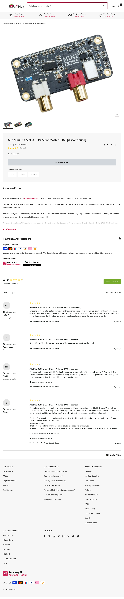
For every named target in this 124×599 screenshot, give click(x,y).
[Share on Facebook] (104, 145)
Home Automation (11, 558)
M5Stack (6, 554)
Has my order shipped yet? (55, 480)
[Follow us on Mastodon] (78, 536)
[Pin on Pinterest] (107, 145)
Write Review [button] (112, 281)
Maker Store (8, 540)
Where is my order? (52, 485)
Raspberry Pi (8, 535)
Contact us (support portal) (55, 471)
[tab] (113, 293)
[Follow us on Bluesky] (73, 536)
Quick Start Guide (92, 513)
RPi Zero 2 (33, 174)
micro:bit (6, 544)
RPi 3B (12, 174)
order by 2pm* (109, 16)
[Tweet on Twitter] (111, 145)
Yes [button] (47, 321)
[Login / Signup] (113, 6)
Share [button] (57, 321)
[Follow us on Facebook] (44, 536)
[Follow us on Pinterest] (59, 536)
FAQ (87, 504)
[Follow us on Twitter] (49, 536)
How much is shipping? (53, 495)
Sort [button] (5, 292)
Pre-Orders (89, 480)
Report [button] (51, 321)
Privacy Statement (92, 485)
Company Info (91, 499)
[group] (15, 280)
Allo (10, 145)
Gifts (5, 563)
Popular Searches (10, 480)
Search (5, 485)
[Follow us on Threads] (68, 536)
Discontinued (62, 162)
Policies (88, 490)
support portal (79, 16)
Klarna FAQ (90, 508)
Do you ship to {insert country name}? (59, 490)
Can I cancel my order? (53, 476)
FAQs (5, 476)
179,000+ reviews (49, 16)
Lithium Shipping (92, 476)
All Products (8, 471)
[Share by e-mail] (115, 145)
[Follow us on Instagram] (54, 536)
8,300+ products (19, 16)
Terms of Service (91, 495)
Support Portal (91, 522)
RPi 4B (22, 174)
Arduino (6, 549)
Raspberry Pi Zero (31, 198)
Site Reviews (8, 490)
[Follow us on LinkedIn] (63, 536)
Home (5, 24)
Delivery (88, 471)
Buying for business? (52, 499)
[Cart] (119, 5)
